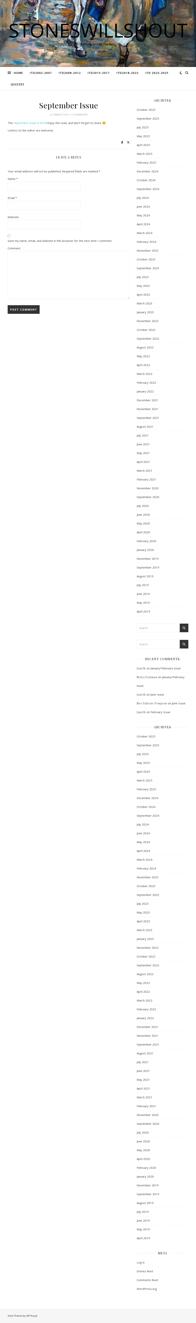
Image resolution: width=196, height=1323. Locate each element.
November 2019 (147, 558)
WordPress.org (147, 1289)
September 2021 (148, 418)
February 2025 (146, 162)
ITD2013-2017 (99, 73)
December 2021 (147, 400)
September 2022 (148, 338)
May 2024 (143, 215)
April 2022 (143, 365)
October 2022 (146, 330)
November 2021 (147, 409)
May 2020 (143, 523)
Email (12, 198)
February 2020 (146, 541)
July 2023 (143, 277)
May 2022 (143, 356)
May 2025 (143, 136)
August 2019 (145, 576)
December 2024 (147, 171)
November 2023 (147, 250)
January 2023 (145, 312)
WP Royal (31, 1315)
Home (18, 73)
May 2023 (143, 286)
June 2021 (143, 444)
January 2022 (145, 391)
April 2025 (143, 145)
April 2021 (143, 462)
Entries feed (145, 1271)
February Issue (160, 712)
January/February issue (165, 668)
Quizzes (17, 84)
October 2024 (146, 180)
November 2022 (147, 321)
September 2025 (148, 118)
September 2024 (148, 189)
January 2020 (145, 550)
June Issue (157, 694)
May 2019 (143, 602)
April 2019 (143, 611)
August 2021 (145, 426)
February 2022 (146, 382)
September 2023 (148, 268)
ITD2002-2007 (41, 73)
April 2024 (143, 224)
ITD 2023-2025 (156, 73)
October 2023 (146, 259)
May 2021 (143, 453)
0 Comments (79, 114)
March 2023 (144, 303)
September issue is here (30, 123)
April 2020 (143, 532)
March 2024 (144, 233)
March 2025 (144, 154)
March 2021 (144, 470)
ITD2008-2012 (70, 73)
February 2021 (146, 479)
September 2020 (148, 497)
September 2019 (148, 567)
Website (13, 217)
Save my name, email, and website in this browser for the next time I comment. (60, 241)
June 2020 (143, 514)
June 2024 (143, 206)
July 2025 (143, 127)
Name (13, 179)
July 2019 (143, 585)
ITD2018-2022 (128, 73)
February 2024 (146, 242)
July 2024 (143, 198)
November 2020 (147, 488)
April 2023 (143, 294)
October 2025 (146, 110)
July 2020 (143, 506)
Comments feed (147, 1280)
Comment (14, 248)
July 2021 (143, 435)
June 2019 (143, 594)
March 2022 (144, 374)
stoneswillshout (98, 30)
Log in (141, 1262)
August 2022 (145, 347)
